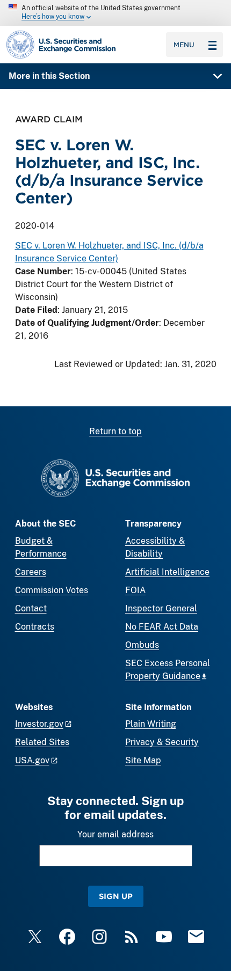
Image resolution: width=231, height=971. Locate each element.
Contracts (34, 627)
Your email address (115, 834)
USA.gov (32, 760)
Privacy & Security (162, 742)
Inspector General (161, 608)
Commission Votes (51, 590)
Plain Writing (150, 724)
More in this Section (49, 76)
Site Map (143, 760)
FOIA (135, 590)
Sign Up (116, 896)
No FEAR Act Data (161, 627)
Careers (30, 572)
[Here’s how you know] (115, 13)
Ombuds (142, 645)
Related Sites (42, 742)
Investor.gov (39, 724)
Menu (184, 44)
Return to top (115, 431)
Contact (31, 608)
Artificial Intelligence (167, 572)
